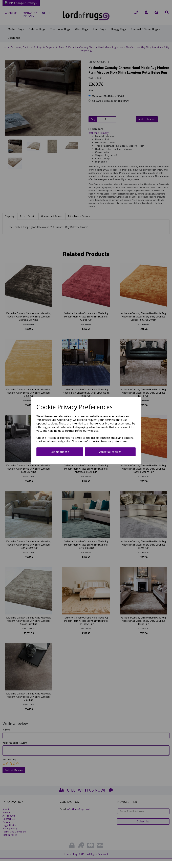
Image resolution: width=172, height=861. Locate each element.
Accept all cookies (110, 452)
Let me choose (60, 452)
